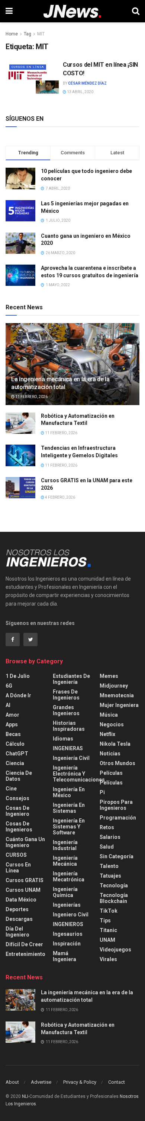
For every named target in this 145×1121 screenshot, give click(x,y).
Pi (102, 792)
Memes (109, 676)
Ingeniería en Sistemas (69, 808)
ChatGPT (17, 754)
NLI (25, 1096)
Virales (108, 959)
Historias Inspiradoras (69, 726)
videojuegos (115, 950)
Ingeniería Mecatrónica (68, 876)
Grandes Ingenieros (66, 710)
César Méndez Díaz (87, 83)
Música (109, 715)
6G (9, 686)
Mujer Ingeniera (119, 705)
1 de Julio (18, 676)
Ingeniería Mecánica (65, 861)
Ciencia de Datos (19, 776)
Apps (12, 724)
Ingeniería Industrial (65, 845)
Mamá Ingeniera (64, 956)
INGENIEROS (68, 924)
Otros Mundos (117, 763)
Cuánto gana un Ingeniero (25, 842)
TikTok (108, 911)
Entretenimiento (25, 954)
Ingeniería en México (69, 792)
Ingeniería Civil (71, 758)
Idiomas (63, 739)
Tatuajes (110, 876)
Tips (105, 920)
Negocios (112, 724)
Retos (107, 827)
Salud (107, 847)
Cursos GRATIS (25, 880)
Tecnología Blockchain (114, 898)
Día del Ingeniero (17, 932)
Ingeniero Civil (70, 915)
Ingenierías (67, 905)
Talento (109, 866)
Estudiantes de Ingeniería (71, 679)
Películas (111, 773)
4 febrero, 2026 (59, 497)
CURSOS (16, 855)
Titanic (108, 930)
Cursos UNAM (23, 890)
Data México (21, 900)
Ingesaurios (68, 934)
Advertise (41, 1082)
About (12, 1082)
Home (12, 34)
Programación (118, 818)
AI (8, 705)
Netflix (107, 734)
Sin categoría (116, 856)
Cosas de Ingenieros (19, 827)
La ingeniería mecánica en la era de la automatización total (60, 383)
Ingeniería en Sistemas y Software (69, 827)
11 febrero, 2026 (31, 397)
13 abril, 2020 (79, 92)
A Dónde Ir (18, 695)
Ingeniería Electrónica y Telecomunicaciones (79, 774)
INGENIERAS (68, 748)
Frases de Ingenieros (66, 695)
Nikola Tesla (115, 744)
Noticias (110, 754)
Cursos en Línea (28, 67)
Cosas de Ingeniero (17, 811)
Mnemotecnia (117, 695)
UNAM (107, 940)
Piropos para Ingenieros (116, 805)
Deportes (17, 909)
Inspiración (67, 944)
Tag (27, 34)
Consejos (17, 798)
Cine (11, 789)
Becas (13, 734)
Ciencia (15, 763)
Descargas (19, 919)
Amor (12, 715)
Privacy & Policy (79, 1082)
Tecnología (114, 885)
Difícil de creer (24, 944)
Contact (116, 1082)
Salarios (110, 837)
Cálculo (15, 744)
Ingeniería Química (65, 892)
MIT (41, 34)
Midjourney (114, 686)
